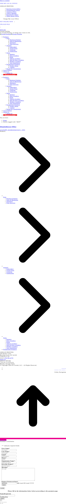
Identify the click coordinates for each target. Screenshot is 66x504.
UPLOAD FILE (5, 24)
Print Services (10, 203)
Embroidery (10, 269)
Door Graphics (11, 340)
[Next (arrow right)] (2, 503)
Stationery (9, 201)
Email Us (3, 359)
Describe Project (7, 464)
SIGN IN (3, 30)
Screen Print (10, 270)
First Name (6, 448)
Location (3, 130)
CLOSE (2, 488)
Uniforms (9, 272)
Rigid (8, 342)
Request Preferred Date (10, 481)
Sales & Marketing (12, 200)
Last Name (5, 451)
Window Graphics (12, 346)
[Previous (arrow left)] (0, 503)
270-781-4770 (8, 358)
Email (4, 454)
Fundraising (10, 273)
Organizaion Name (8, 461)
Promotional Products (10, 349)
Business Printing (11, 198)
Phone (4, 458)
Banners (9, 339)
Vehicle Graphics (11, 343)
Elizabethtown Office (8, 127)
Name (5, 494)
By (11, 130)
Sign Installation (11, 348)
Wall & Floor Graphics (13, 345)
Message (5, 467)
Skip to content (5, 0)
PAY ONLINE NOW (6, 21)
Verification (4, 497)
